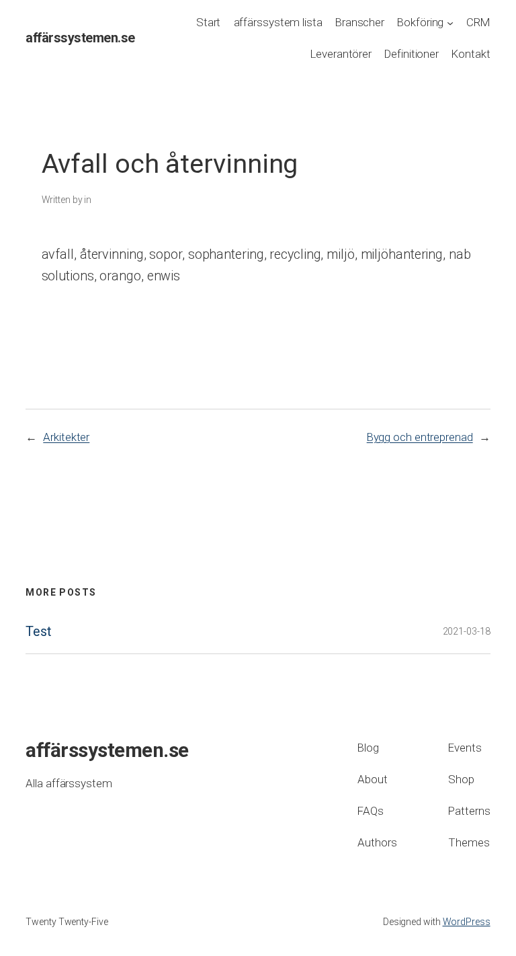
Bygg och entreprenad (420, 437)
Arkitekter (66, 437)
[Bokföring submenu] (450, 22)
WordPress (466, 921)
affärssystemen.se (80, 38)
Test (38, 632)
